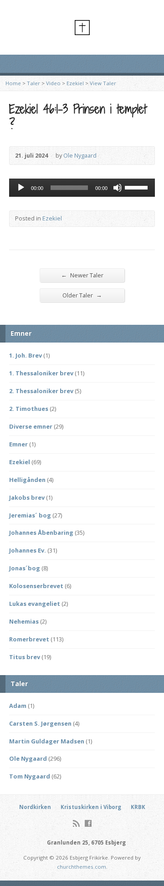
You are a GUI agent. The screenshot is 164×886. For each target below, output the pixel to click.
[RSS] (76, 823)
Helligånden (27, 480)
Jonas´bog (24, 568)
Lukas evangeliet (34, 603)
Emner (18, 444)
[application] (82, 188)
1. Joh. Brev (25, 355)
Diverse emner (30, 426)
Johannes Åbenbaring (41, 532)
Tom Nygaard (29, 776)
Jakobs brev (27, 497)
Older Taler (82, 295)
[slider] (137, 187)
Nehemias (24, 621)
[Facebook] (88, 823)
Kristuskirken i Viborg (91, 807)
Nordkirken (35, 807)
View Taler (103, 83)
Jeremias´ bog (30, 515)
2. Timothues (28, 409)
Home (13, 83)
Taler (33, 83)
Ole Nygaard (80, 155)
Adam (17, 706)
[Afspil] (21, 187)
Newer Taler (82, 275)
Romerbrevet (29, 639)
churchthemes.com (81, 866)
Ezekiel (75, 83)
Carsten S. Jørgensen (40, 723)
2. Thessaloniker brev (41, 391)
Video (53, 83)
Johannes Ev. (27, 550)
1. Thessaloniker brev (41, 373)
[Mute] (117, 187)
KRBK (138, 807)
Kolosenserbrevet (36, 586)
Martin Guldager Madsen (46, 741)
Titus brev (24, 657)
